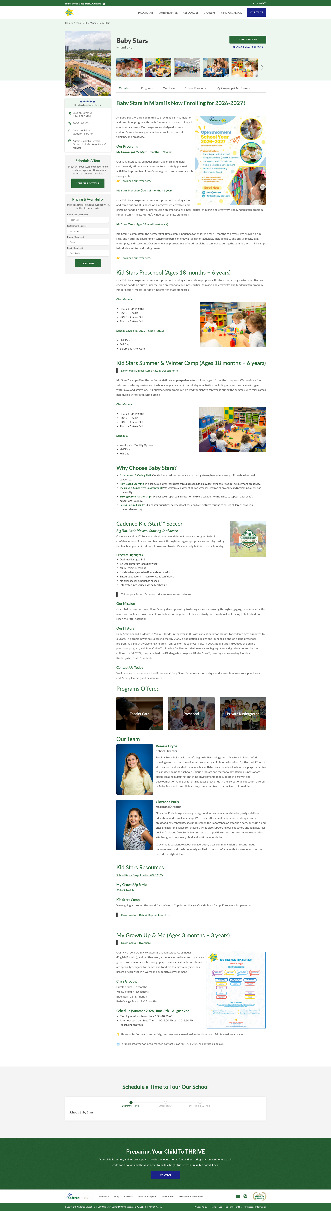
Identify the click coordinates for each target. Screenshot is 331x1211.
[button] (262, 67)
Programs (146, 12)
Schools (78, 23)
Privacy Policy (200, 1206)
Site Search (258, 3)
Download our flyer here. (136, 180)
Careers (210, 12)
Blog (116, 1196)
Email (75, 248)
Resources (191, 12)
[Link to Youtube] (238, 1196)
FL (86, 23)
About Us (104, 1196)
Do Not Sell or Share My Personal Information (245, 1206)
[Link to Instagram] (245, 1196)
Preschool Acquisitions (191, 1196)
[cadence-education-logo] (79, 1196)
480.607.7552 (155, 1206)
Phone (75, 237)
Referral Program (147, 1196)
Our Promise (168, 12)
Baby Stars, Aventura (90, 3)
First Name (77, 214)
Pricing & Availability (246, 47)
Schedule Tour (248, 39)
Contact (256, 12)
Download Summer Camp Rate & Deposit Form (149, 370)
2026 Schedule (125, 890)
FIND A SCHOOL (231, 12)
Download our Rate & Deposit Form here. (146, 915)
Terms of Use (216, 1206)
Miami (93, 23)
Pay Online (167, 1196)
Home (68, 23)
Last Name (77, 225)
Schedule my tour (88, 183)
